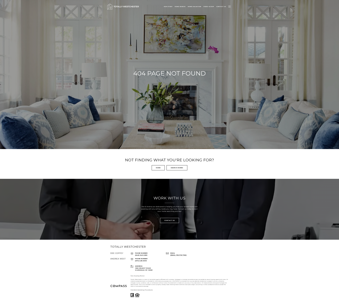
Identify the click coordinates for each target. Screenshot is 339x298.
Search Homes (177, 168)
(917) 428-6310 (141, 261)
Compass (177, 279)
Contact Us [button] (169, 220)
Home (158, 168)
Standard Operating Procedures (142, 290)
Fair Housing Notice (138, 276)
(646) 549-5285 (141, 255)
